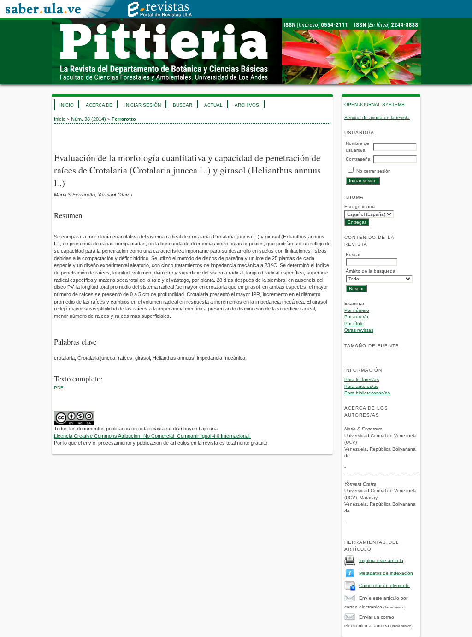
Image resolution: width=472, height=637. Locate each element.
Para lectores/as (361, 379)
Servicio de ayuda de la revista (377, 117)
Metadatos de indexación (386, 572)
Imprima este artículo (381, 560)
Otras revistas (358, 330)
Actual (213, 104)
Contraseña (358, 158)
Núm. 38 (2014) (88, 119)
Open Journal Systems (374, 104)
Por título (354, 323)
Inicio (66, 104)
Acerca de (99, 104)
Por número (356, 310)
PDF (58, 387)
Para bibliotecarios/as (367, 392)
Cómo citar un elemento (384, 585)
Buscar (182, 104)
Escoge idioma (360, 206)
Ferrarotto (124, 119)
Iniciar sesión (142, 104)
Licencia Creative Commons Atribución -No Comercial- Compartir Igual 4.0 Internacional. (152, 436)
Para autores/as (361, 386)
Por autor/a (356, 316)
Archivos (247, 104)
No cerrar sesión (373, 170)
